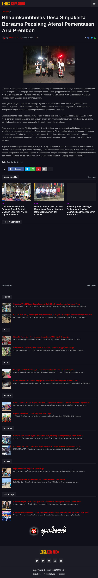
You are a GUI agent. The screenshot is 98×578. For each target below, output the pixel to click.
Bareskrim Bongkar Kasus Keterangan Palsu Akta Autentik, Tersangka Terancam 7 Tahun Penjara (47, 502)
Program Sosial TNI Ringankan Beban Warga (28, 469)
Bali (12, 12)
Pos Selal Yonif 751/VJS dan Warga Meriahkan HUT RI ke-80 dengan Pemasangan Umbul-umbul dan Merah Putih (52, 315)
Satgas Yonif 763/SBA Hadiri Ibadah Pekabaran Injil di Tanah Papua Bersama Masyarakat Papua (46, 304)
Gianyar (20, 162)
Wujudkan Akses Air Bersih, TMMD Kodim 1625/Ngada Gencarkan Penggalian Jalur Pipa (43, 348)
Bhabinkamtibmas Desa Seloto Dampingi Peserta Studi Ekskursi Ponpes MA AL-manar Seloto (45, 381)
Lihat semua (91, 177)
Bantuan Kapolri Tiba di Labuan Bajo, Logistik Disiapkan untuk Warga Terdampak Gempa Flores (46, 446)
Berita (13, 162)
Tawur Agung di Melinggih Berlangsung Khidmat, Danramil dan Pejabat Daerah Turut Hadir (81, 210)
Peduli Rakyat (49, 574)
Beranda (5, 12)
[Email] (44, 169)
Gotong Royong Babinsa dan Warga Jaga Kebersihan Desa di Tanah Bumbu (39, 479)
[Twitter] (92, 38)
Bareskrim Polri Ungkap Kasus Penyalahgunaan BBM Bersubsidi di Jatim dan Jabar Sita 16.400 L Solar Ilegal (51, 512)
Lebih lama (90, 286)
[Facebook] (88, 38)
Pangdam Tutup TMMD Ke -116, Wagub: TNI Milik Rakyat (32, 414)
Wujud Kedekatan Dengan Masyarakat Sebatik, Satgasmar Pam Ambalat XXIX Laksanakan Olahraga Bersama (51, 403)
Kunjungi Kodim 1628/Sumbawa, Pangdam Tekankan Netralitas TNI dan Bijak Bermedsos (44, 370)
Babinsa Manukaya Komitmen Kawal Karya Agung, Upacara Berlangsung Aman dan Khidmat (48, 210)
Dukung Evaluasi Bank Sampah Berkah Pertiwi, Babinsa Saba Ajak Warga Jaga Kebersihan (14, 210)
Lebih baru (7, 286)
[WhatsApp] (95, 38)
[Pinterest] (38, 169)
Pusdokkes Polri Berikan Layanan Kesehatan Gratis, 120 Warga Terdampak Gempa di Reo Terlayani (48, 436)
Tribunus (61, 574)
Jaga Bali (36, 574)
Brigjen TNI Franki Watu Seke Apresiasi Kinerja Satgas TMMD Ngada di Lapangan (41, 337)
